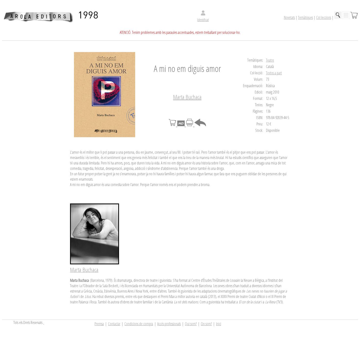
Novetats (289, 17)
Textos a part (274, 73)
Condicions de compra (138, 323)
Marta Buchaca (187, 97)
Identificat (203, 19)
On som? (206, 323)
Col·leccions (323, 17)
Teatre (270, 60)
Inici (218, 323)
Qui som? (191, 323)
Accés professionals (169, 323)
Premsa (99, 323)
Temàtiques (305, 17)
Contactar (114, 323)
